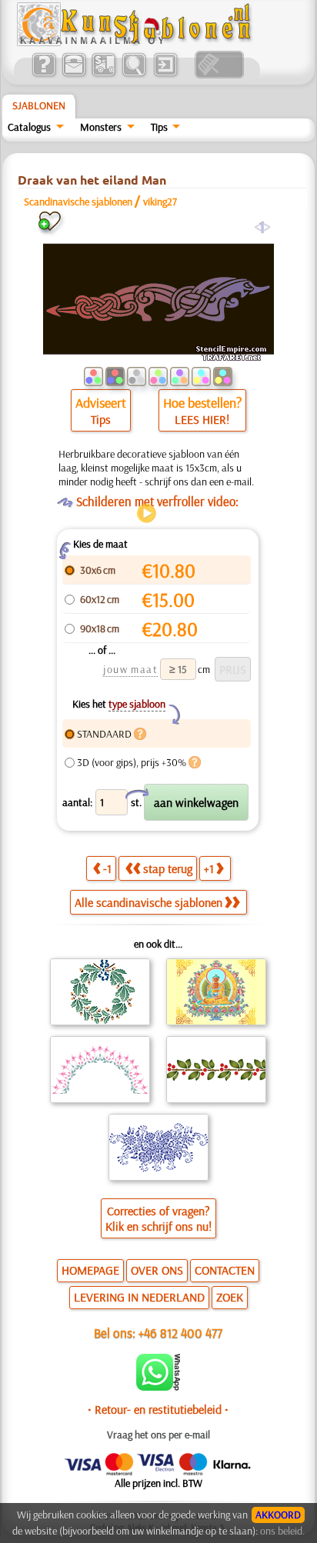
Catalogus (29, 127)
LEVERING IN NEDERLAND (139, 1297)
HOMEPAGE (90, 1270)
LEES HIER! (202, 419)
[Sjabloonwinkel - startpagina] (136, 42)
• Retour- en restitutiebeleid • (158, 1409)
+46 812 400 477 (180, 1333)
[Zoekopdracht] (133, 75)
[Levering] (103, 75)
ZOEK (229, 1297)
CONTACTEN (225, 1270)
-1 (107, 868)
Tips (159, 127)
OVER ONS (157, 1270)
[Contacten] (73, 75)
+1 (209, 868)
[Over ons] (43, 75)
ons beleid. (282, 1531)
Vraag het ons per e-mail (158, 1434)
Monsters (101, 127)
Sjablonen (38, 105)
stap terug (167, 868)
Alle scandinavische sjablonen (148, 902)
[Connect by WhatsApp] (158, 1387)
